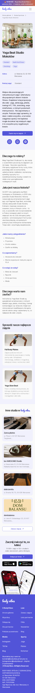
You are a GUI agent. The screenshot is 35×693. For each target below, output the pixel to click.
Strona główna (6, 15)
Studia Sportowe (19, 15)
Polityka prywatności (10, 632)
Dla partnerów (7, 627)
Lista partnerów (27, 617)
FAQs (23, 622)
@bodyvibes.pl (17, 661)
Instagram (6, 642)
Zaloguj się (6, 622)
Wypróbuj (6, 617)
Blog (22, 632)
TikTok (4, 646)
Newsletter (25, 627)
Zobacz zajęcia (26, 613)
